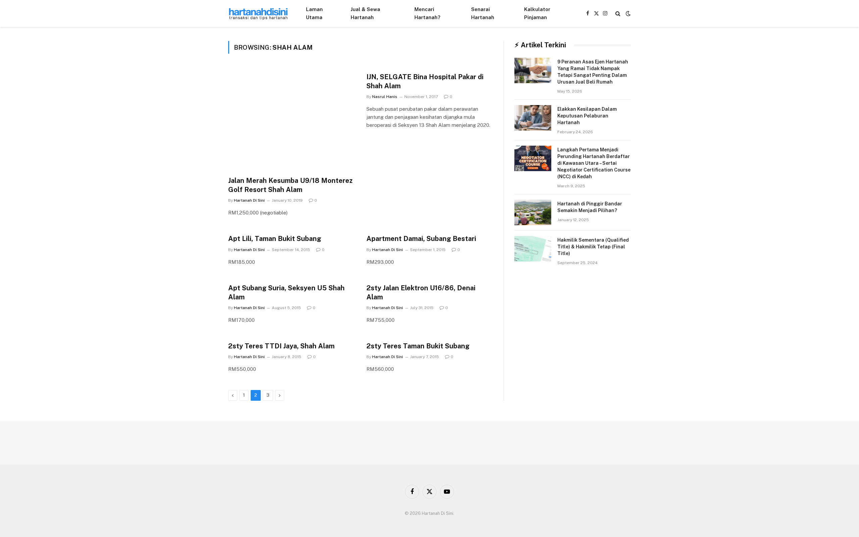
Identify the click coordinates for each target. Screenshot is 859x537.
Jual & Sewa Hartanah (365, 13)
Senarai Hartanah (482, 13)
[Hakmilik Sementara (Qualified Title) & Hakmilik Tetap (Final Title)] (532, 248)
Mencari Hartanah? (427, 13)
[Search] (618, 13)
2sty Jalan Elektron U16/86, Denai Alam (420, 292)
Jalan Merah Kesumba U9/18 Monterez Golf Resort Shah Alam (290, 185)
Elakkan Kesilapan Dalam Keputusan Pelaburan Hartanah (587, 115)
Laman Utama (314, 13)
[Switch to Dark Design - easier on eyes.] (627, 13)
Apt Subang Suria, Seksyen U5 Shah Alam (286, 292)
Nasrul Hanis (384, 96)
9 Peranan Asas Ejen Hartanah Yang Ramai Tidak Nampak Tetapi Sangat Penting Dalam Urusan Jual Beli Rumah (592, 72)
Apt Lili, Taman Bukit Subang (274, 239)
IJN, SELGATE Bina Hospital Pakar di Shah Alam (425, 81)
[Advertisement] (291, 123)
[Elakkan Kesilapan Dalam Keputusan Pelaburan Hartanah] (532, 118)
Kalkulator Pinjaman (537, 13)
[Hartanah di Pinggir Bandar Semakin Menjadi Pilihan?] (532, 212)
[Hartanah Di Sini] (258, 13)
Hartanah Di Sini (249, 200)
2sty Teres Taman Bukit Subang (417, 346)
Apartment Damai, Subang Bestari (421, 239)
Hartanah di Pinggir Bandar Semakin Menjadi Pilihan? (589, 207)
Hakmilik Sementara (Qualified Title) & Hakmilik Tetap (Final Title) (593, 246)
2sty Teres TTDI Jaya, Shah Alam (281, 346)
